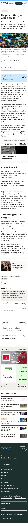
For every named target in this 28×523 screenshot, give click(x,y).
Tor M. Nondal (5, 464)
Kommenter (14, 60)
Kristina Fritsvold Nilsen (9, 458)
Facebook (4, 472)
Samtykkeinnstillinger (8, 485)
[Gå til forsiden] (4, 3)
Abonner (19, 3)
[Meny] (25, 3)
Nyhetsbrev (5, 482)
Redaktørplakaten (20, 498)
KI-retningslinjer (6, 491)
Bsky (2, 479)
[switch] (24, 77)
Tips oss (22, 448)
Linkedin (3, 475)
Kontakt (3, 508)
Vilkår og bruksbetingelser (9, 488)
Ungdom (4, 278)
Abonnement (5, 503)
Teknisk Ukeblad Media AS (15, 514)
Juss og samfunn (14, 276)
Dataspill (5, 11)
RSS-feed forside (6, 469)
